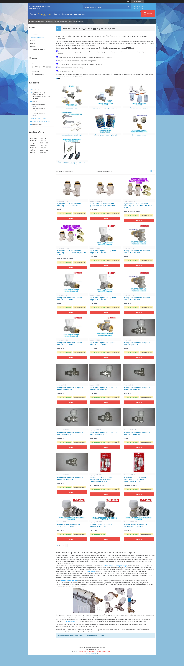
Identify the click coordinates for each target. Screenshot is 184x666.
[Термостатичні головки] (139, 95)
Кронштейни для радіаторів (72, 135)
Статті (32, 40)
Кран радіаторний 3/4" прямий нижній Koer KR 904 (103, 343)
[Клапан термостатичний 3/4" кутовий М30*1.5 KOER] (139, 509)
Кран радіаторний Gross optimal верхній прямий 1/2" (137, 343)
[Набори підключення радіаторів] (105, 122)
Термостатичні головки (139, 108)
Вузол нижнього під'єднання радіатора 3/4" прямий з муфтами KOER (138, 206)
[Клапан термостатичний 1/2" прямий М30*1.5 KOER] (105, 509)
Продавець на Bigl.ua (92, 649)
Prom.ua (102, 647)
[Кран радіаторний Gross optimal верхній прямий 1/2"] (139, 327)
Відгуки (33, 46)
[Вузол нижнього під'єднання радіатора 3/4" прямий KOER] (72, 188)
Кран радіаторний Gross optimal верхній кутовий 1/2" (103, 388)
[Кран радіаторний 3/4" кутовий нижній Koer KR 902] (139, 282)
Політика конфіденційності (104, 651)
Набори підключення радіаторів (105, 135)
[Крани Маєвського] (139, 122)
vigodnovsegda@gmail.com (41, 121)
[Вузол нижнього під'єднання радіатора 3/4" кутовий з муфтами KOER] (72, 235)
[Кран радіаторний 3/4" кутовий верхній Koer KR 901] (105, 282)
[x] (59, 79)
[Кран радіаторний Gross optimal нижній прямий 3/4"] (105, 417)
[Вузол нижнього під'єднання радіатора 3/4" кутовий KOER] (105, 188)
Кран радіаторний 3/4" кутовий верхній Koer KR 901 (103, 299)
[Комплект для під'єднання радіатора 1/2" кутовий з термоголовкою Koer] (105, 462)
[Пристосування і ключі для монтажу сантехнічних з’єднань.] (72, 149)
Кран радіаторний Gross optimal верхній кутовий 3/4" (137, 433)
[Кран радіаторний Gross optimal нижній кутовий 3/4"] (72, 462)
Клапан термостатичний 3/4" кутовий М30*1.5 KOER (136, 525)
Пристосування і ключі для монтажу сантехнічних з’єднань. (72, 163)
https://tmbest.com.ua (39, 118)
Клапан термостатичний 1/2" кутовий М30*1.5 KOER (69, 525)
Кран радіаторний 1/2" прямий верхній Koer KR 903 (69, 299)
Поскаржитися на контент (87, 651)
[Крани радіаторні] (72, 95)
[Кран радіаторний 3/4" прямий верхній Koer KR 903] (72, 327)
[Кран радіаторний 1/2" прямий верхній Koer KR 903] (72, 282)
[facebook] (57, 79)
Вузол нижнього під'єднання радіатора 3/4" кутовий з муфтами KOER (71, 253)
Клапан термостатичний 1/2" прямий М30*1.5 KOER (102, 525)
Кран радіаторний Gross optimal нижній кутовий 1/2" (137, 388)
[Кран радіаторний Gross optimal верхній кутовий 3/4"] (139, 417)
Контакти (65, 14)
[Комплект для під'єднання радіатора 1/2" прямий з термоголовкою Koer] (139, 462)
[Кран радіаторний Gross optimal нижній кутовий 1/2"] (139, 372)
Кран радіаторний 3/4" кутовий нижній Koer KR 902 (137, 299)
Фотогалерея (35, 34)
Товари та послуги (44, 14)
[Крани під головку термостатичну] (105, 95)
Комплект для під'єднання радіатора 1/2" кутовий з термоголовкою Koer (101, 479)
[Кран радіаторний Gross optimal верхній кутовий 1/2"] (105, 372)
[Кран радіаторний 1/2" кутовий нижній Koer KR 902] (139, 235)
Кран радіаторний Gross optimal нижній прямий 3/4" (103, 433)
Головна (33, 14)
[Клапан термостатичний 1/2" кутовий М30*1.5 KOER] (72, 509)
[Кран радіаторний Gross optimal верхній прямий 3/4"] (72, 417)
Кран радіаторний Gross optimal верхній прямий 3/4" (70, 433)
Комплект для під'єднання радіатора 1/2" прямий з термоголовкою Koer (135, 479)
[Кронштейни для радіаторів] (72, 122)
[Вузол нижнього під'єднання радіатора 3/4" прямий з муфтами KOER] (139, 188)
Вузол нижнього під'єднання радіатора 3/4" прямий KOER (69, 205)
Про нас (57, 14)
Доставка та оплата (77, 14)
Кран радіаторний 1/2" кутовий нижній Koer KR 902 (137, 252)
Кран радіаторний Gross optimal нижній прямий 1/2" (70, 388)
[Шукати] (128, 7)
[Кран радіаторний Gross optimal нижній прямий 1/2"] (72, 372)
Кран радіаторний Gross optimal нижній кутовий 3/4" (70, 478)
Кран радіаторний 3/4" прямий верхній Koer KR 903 (69, 343)
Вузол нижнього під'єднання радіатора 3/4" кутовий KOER (102, 205)
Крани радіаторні (71, 108)
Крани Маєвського (139, 135)
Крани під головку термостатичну (105, 108)
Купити (71, 218)
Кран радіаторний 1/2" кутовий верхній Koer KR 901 (103, 252)
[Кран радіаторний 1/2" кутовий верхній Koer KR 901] (105, 235)
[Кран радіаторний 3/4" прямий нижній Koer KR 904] (105, 327)
